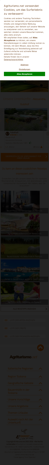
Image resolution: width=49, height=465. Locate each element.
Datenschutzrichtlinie (13, 59)
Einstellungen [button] (24, 69)
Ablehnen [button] (24, 65)
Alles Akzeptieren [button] (24, 74)
